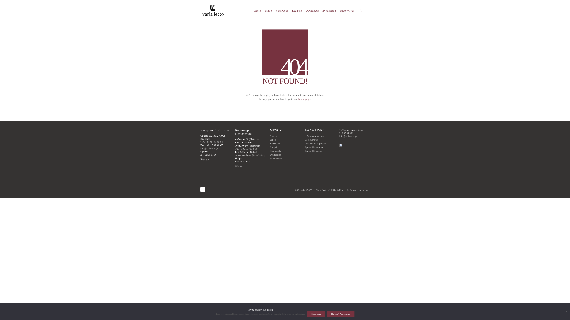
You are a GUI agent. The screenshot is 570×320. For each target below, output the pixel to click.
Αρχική (273, 136)
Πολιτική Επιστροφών (315, 143)
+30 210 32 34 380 (214, 142)
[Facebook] (202, 189)
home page (304, 98)
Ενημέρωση (275, 154)
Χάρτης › (204, 159)
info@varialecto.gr (209, 148)
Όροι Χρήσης (311, 140)
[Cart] (368, 10)
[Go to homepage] (213, 10)
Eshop (273, 140)
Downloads (275, 151)
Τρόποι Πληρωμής (313, 151)
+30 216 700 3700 (248, 149)
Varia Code (275, 143)
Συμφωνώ (316, 314)
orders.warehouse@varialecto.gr (250, 155)
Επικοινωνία (276, 158)
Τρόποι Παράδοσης (314, 147)
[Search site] (360, 11)
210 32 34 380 (346, 133)
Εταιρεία (274, 147)
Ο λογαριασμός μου (314, 136)
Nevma (365, 190)
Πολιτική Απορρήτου (340, 314)
